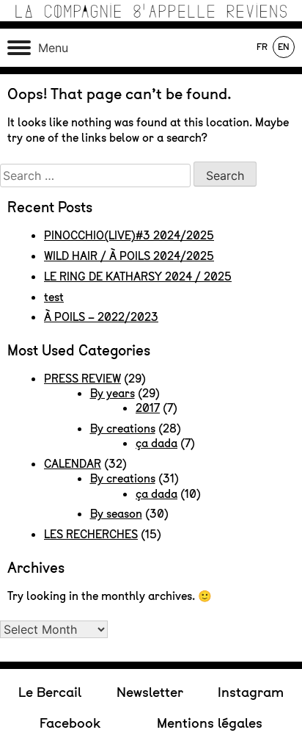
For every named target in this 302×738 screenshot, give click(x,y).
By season (116, 514)
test (54, 297)
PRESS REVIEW (82, 379)
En (284, 47)
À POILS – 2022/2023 (101, 317)
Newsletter (150, 692)
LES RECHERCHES (91, 535)
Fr (262, 47)
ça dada (156, 443)
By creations (122, 429)
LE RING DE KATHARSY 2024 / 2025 (138, 277)
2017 (148, 408)
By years (112, 394)
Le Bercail (49, 692)
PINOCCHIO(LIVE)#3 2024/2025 (129, 236)
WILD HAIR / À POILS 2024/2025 (129, 256)
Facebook (70, 723)
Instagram (251, 692)
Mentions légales (209, 723)
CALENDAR (72, 464)
